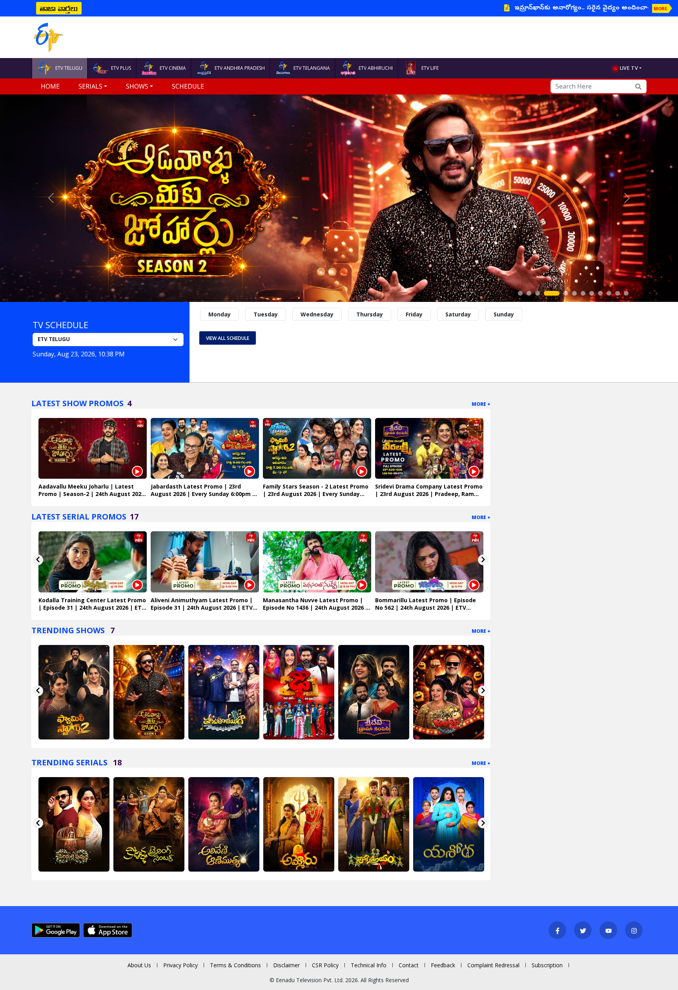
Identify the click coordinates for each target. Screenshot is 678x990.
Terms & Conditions (235, 965)
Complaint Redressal (493, 965)
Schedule (188, 86)
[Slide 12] (626, 293)
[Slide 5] (565, 293)
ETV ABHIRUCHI (376, 68)
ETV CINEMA (173, 68)
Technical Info (368, 965)
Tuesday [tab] (265, 314)
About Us (139, 965)
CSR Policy (325, 965)
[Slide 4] (552, 293)
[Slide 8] (591, 293)
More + (481, 404)
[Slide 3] (537, 293)
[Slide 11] (617, 293)
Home (50, 86)
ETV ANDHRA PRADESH (240, 68)
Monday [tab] (219, 314)
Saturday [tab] (458, 314)
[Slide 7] (583, 293)
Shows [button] (137, 86)
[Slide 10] (609, 293)
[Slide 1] (520, 293)
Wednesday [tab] (317, 314)
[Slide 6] (574, 293)
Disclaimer (286, 965)
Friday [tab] (414, 314)
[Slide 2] (529, 293)
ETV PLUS (121, 68)
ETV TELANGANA (311, 68)
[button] (51, 198)
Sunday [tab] (504, 314)
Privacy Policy (180, 965)
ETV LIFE (430, 68)
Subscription (547, 965)
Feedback (443, 965)
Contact (409, 965)
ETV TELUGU (68, 68)
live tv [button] (629, 67)
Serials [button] (90, 86)
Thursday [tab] (369, 314)
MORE (660, 8)
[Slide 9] (600, 293)
